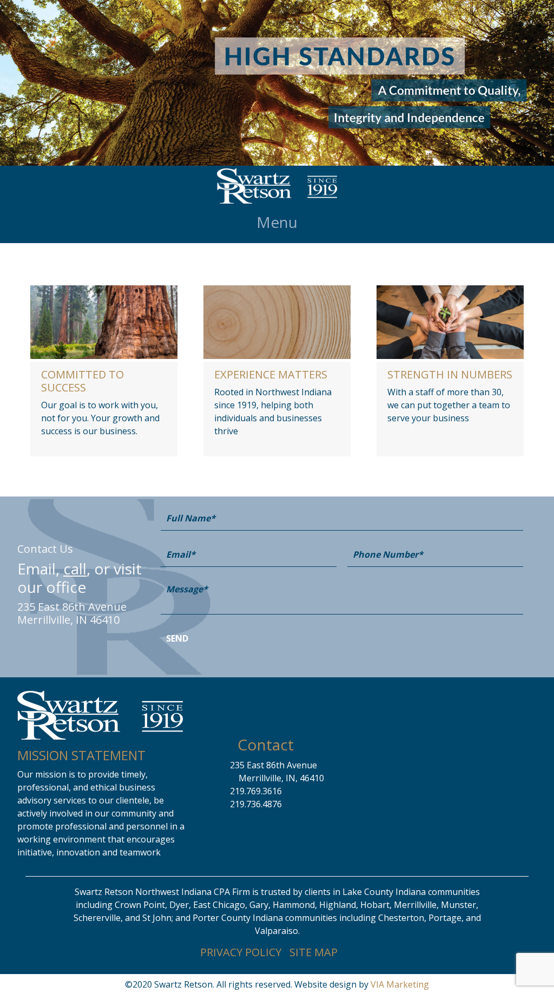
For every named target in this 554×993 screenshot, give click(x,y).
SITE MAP (313, 952)
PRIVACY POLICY (240, 952)
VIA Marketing (400, 984)
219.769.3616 (256, 791)
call (75, 568)
